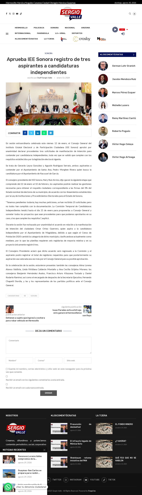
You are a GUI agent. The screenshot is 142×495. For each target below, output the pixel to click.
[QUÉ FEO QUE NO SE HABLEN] (104, 462)
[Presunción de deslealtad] (59, 428)
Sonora (54, 28)
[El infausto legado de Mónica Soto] (59, 445)
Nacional (70, 28)
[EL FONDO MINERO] (104, 428)
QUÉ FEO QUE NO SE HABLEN (125, 459)
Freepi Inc (92, 491)
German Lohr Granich (123, 66)
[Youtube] (17, 13)
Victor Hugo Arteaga (123, 157)
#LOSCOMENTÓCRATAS (26, 39)
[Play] (115, 29)
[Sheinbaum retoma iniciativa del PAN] (59, 462)
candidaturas (13, 296)
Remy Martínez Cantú (124, 118)
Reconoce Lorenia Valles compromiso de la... (30, 457)
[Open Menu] (7, 33)
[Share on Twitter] (31, 133)
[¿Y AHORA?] (104, 445)
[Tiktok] (21, 13)
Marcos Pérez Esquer (123, 92)
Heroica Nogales (25, 2)
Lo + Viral (60, 33)
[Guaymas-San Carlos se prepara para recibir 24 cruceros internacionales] (9, 473)
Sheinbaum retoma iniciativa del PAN (80, 459)
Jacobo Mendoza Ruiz (124, 79)
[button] (8, 487)
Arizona (85, 28)
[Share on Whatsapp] (44, 133)
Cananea (38, 2)
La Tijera (49, 39)
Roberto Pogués (121, 131)
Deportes (77, 33)
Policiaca (39, 28)
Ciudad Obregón (50, 2)
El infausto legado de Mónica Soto (80, 442)
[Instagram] (13, 13)
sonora (34, 296)
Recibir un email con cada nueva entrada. (25, 387)
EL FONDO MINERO (124, 424)
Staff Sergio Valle (44, 77)
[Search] (130, 14)
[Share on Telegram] (50, 133)
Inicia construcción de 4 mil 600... (29, 486)
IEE (25, 296)
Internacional (23, 33)
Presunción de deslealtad (80, 425)
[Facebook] (6, 13)
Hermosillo (11, 2)
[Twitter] (10, 13)
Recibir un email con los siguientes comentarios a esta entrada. (35, 379)
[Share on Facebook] (25, 133)
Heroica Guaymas (67, 2)
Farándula (43, 33)
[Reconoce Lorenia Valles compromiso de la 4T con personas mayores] (9, 459)
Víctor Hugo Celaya (122, 144)
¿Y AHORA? (120, 441)
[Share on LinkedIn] (37, 133)
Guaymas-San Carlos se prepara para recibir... (29, 471)
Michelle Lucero (120, 105)
